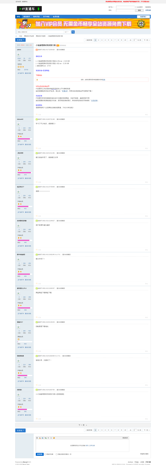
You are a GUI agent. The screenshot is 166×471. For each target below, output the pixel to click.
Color (40, 438)
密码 (110, 10)
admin (19, 49)
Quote (48, 438)
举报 (146, 114)
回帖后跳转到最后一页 (64, 454)
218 (24, 398)
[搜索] (73, 32)
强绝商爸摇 (20, 356)
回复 (104, 79)
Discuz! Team (25, 464)
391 (29, 398)
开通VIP (65, 91)
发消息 (29, 73)
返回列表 (89, 40)
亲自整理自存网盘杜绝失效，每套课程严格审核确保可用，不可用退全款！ (128, 1)
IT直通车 (16, 36)
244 (24, 128)
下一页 (146, 40)
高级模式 (125, 438)
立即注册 (148, 10)
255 (24, 162)
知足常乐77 (20, 187)
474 (29, 162)
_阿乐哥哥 (20, 153)
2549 (19, 58)
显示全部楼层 (61, 49)
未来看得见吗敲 (22, 221)
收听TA (22, 73)
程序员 (53, 89)
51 (24, 58)
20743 (26, 70)
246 (24, 263)
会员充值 (56, 16)
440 (29, 229)
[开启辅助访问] (104, 2)
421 (29, 195)
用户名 (111, 7)
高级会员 (20, 336)
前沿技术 (26, 16)
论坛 (18, 16)
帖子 (66, 32)
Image (43, 438)
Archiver (130, 462)
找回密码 (148, 7)
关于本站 (46, 16)
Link (45, 438)
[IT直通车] (29, 9)
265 (24, 331)
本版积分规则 (144, 454)
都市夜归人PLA (22, 288)
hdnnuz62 (20, 119)
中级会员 (20, 134)
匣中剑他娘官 (21, 254)
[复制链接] (63, 45)
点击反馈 (94, 100)
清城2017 (20, 322)
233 (24, 229)
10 (125, 40)
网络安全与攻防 (41, 36)
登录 (87, 445)
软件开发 (36, 16)
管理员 (20, 64)
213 (24, 364)
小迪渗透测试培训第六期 (55, 36)
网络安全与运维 (29, 36)
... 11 (130, 40)
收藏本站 (24, 1)
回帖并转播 (49, 454)
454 (29, 263)
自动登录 (140, 7)
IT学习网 (148, 462)
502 (29, 331)
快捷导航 (143, 16)
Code (51, 438)
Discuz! (25, 462)
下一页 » (83, 425)
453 (29, 128)
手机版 (136, 462)
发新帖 (19, 40)
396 (29, 364)
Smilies (54, 438)
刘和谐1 (19, 390)
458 (29, 297)
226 (24, 195)
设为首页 (18, 1)
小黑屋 (142, 462)
